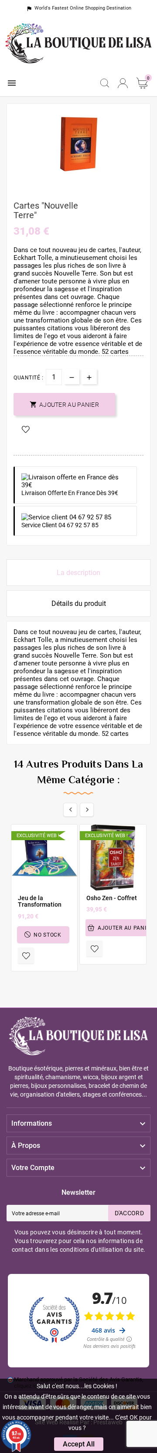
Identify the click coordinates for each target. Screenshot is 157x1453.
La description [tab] (78, 573)
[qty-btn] (89, 376)
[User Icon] (123, 83)
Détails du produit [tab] (78, 603)
